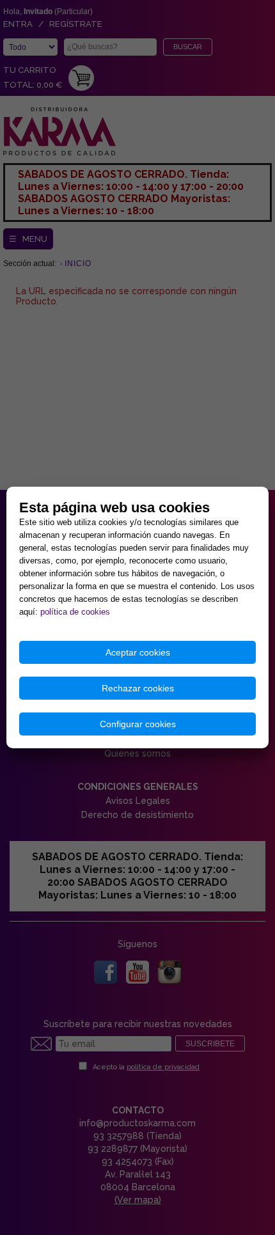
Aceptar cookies (138, 652)
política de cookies (75, 612)
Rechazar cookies (138, 688)
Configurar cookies (138, 724)
